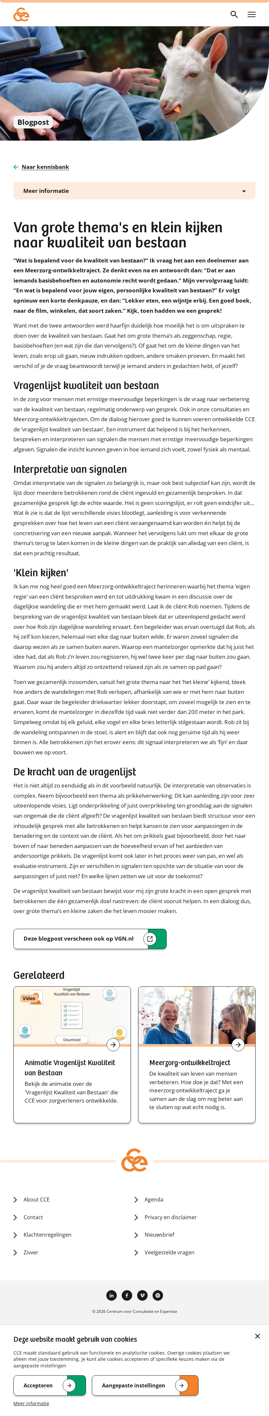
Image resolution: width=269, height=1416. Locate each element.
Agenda (154, 1199)
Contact (33, 1217)
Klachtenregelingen (48, 1234)
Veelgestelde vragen (170, 1252)
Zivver (31, 1252)
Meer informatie (31, 1403)
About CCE (37, 1199)
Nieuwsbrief (159, 1234)
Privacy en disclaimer (171, 1217)
